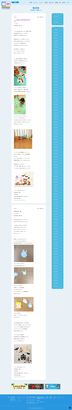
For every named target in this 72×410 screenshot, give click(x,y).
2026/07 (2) (56, 32)
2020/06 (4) (56, 242)
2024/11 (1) (56, 90)
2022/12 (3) (56, 156)
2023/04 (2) (56, 144)
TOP (8, 397)
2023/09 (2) (56, 130)
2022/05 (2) (56, 176)
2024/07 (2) (56, 101)
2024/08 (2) (56, 98)
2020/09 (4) (56, 234)
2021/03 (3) (56, 216)
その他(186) (56, 22)
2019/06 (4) (56, 277)
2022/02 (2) (56, 185)
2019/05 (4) (56, 280)
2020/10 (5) (56, 231)
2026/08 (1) (56, 29)
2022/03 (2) (56, 182)
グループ (68, 2)
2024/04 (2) (56, 110)
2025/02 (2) (56, 81)
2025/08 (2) (56, 64)
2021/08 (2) (56, 202)
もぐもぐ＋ (41, 2)
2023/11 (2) (56, 124)
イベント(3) (56, 19)
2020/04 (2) (56, 248)
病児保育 (46, 2)
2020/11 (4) (56, 228)
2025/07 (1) (56, 67)
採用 (60, 2)
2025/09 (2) (56, 61)
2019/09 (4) (56, 268)
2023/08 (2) (56, 133)
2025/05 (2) (56, 72)
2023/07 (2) (56, 136)
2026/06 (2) (56, 35)
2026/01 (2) (56, 49)
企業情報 (56, 2)
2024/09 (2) (56, 95)
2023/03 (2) (56, 147)
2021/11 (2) (56, 193)
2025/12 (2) (56, 52)
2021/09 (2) (56, 199)
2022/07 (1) (56, 170)
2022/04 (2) (56, 179)
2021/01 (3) (56, 222)
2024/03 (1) (56, 113)
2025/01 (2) (56, 84)
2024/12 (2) (56, 87)
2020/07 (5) (56, 239)
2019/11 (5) (56, 262)
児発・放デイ (51, 2)
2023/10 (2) (56, 127)
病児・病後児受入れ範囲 (31, 403)
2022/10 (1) (56, 162)
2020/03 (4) (56, 251)
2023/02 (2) (56, 150)
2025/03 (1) (56, 78)
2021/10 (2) (56, 196)
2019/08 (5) (56, 271)
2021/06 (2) (56, 208)
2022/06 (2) (56, 173)
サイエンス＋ (35, 2)
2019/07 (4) (56, 274)
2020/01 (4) (56, 257)
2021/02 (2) (56, 219)
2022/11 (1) (56, 159)
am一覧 (38, 401)
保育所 (31, 2)
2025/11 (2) (56, 55)
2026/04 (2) (56, 41)
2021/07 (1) (56, 205)
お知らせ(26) (56, 16)
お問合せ (63, 2)
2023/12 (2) (56, 121)
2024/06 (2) (56, 104)
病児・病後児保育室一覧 (31, 402)
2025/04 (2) (56, 75)
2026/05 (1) (56, 38)
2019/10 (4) (56, 265)
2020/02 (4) (56, 254)
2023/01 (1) (56, 153)
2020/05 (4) (56, 245)
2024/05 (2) (56, 107)
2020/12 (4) (56, 225)
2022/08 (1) (56, 167)
